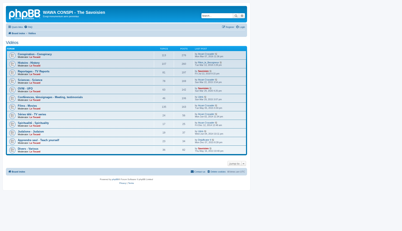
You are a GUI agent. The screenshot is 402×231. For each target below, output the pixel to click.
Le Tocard (35, 57)
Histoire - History (29, 62)
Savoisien (203, 71)
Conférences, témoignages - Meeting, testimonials (50, 97)
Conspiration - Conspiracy (35, 54)
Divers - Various (28, 148)
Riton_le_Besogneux (208, 62)
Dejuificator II (204, 140)
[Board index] (25, 13)
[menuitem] (28, 27)
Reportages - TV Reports (33, 71)
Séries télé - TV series (32, 114)
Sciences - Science (30, 80)
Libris (201, 97)
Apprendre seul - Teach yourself (38, 140)
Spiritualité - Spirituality (33, 123)
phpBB (115, 179)
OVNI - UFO (25, 88)
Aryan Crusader (206, 54)
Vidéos (12, 42)
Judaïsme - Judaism (31, 131)
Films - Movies (27, 105)
